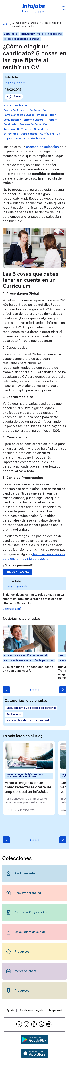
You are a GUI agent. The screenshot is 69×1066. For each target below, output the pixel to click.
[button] (6, 689)
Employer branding (28, 893)
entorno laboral (34, 119)
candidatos (41, 129)
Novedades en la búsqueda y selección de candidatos (24, 775)
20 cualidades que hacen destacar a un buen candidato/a (28, 668)
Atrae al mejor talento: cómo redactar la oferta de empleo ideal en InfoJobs (28, 787)
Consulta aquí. (12, 609)
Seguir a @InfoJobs (15, 83)
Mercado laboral (26, 971)
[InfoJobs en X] (42, 1024)
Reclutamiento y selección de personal (41, 34)
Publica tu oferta (17, 572)
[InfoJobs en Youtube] (49, 1024)
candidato (10, 124)
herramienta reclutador (18, 114)
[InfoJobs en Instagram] (19, 1024)
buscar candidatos (15, 105)
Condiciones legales (32, 1010)
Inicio (5, 24)
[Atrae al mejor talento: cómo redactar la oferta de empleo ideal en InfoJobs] (29, 768)
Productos (22, 951)
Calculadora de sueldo (30, 932)
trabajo (52, 119)
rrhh (53, 114)
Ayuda (10, 1010)
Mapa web (56, 1010)
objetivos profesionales (30, 138)
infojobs (42, 114)
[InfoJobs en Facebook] (34, 1024)
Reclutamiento (25, 873)
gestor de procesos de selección (24, 110)
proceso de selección (33, 124)
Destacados (10, 34)
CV (58, 133)
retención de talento (17, 129)
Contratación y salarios (31, 912)
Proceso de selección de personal (21, 39)
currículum (47, 133)
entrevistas (10, 133)
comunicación (12, 119)
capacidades (29, 133)
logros (7, 138)
